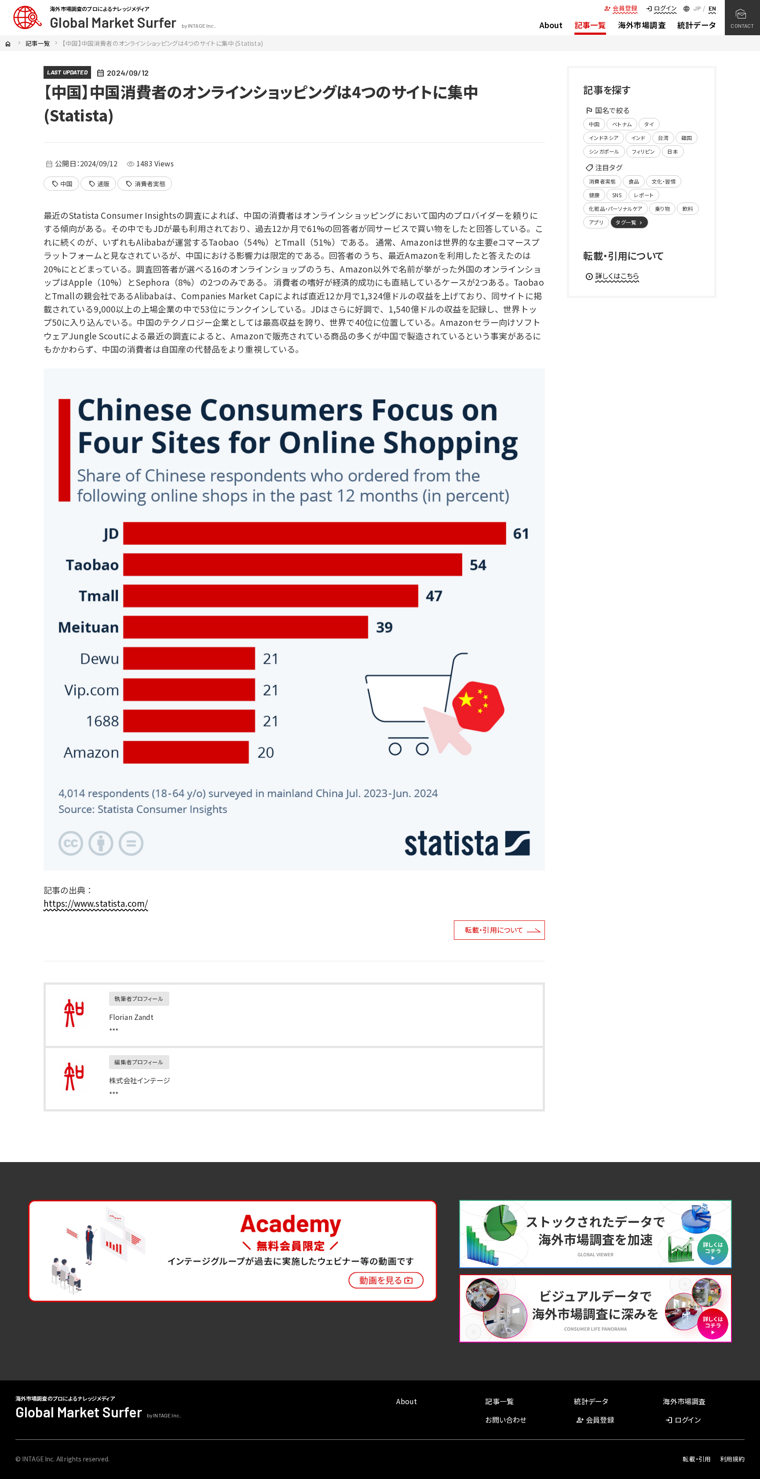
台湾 (663, 137)
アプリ (596, 222)
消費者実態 (145, 184)
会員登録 (620, 8)
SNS (616, 195)
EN (712, 8)
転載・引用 (697, 1458)
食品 (633, 181)
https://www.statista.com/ (96, 903)
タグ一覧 (629, 222)
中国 (62, 184)
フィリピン (643, 151)
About (551, 24)
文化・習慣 (664, 181)
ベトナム (622, 124)
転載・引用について (494, 929)
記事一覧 (590, 24)
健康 (594, 195)
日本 (672, 151)
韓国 (686, 137)
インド (638, 137)
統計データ (696, 24)
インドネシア (603, 137)
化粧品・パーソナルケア (615, 208)
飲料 (688, 208)
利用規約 (732, 1458)
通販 (99, 184)
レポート (644, 195)
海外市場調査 (642, 24)
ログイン (660, 8)
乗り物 (662, 208)
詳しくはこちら (612, 275)
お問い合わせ (505, 1419)
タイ (649, 124)
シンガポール (604, 151)
